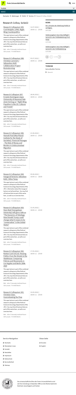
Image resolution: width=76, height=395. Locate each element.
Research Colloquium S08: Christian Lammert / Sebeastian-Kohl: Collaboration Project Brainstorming (13, 63)
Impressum (8, 355)
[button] (47, 57)
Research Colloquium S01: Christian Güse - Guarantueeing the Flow (13, 294)
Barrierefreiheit (9, 362)
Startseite (6, 16)
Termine (31, 16)
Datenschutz (8, 359)
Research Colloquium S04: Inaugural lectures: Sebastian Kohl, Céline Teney (14, 176)
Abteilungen (15, 16)
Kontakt (7, 349)
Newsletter (8, 352)
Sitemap (7, 365)
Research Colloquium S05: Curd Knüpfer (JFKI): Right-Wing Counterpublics (14, 29)
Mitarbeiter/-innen (10, 346)
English (43, 346)
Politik (24, 16)
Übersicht (50, 72)
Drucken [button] (43, 343)
